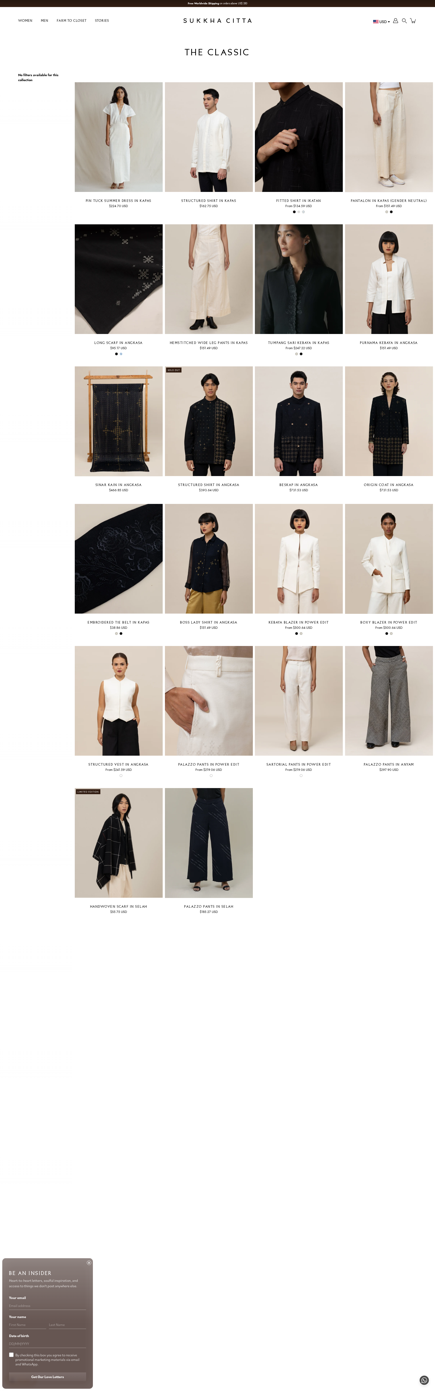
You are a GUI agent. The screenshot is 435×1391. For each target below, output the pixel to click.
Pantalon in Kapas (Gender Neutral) (389, 201)
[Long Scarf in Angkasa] (119, 279)
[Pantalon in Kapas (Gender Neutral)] (389, 137)
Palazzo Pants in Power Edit (208, 765)
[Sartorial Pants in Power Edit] (299, 701)
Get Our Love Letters (47, 1376)
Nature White (386, 211)
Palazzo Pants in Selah (208, 907)
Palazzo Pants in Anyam (389, 765)
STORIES (102, 21)
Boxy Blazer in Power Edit (389, 622)
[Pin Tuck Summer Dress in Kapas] (119, 137)
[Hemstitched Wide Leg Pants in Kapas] (209, 279)
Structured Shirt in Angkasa (208, 485)
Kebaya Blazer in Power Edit (299, 622)
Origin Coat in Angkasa (389, 485)
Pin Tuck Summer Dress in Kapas (119, 201)
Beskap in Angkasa (299, 485)
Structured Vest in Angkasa (119, 765)
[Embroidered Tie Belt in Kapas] (119, 559)
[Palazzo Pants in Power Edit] (209, 701)
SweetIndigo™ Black (391, 211)
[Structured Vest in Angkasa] (119, 701)
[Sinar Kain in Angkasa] (119, 421)
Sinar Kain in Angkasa (119, 485)
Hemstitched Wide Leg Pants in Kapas (209, 343)
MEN (44, 21)
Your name (17, 1316)
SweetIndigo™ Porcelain (121, 354)
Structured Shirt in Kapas (208, 201)
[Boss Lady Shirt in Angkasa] (209, 559)
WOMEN (25, 21)
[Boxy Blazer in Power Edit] (389, 559)
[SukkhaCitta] (217, 20)
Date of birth (19, 1335)
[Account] (395, 20)
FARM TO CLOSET (72, 21)
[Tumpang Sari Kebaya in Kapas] (299, 279)
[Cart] (413, 20)
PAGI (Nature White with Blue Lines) (303, 211)
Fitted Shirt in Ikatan (298, 201)
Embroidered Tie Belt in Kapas (119, 622)
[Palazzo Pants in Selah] (209, 843)
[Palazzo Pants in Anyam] (389, 701)
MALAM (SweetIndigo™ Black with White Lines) (294, 211)
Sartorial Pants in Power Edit (299, 765)
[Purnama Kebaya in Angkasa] (389, 279)
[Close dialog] (89, 1262)
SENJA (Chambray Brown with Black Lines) (298, 211)
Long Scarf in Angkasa (118, 343)
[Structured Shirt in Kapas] (209, 137)
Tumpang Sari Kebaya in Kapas (299, 343)
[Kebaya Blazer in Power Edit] (299, 559)
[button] (404, 20)
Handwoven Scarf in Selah (118, 907)
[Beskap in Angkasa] (299, 421)
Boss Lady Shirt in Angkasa (208, 622)
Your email (17, 1297)
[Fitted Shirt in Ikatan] (299, 137)
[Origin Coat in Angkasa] (389, 421)
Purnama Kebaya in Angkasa (389, 343)
